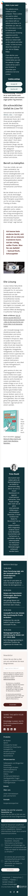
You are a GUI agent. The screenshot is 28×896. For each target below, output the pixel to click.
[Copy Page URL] (15, 729)
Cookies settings (14, 79)
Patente (13, 880)
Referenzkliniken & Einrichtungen (10, 771)
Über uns (7, 790)
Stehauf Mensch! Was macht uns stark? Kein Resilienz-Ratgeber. (12, 440)
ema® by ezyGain (10, 751)
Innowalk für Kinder (10, 745)
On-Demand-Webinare (11, 776)
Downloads (7, 765)
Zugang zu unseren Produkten (14, 780)
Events (6, 786)
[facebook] (5, 729)
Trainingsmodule (9, 783)
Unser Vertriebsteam (11, 794)
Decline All (14, 89)
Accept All (14, 84)
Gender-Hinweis (8, 882)
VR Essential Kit (9, 754)
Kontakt (6, 799)
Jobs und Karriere (10, 796)
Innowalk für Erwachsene (12, 747)
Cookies (5, 880)
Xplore (6, 743)
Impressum (6, 877)
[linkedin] (11, 729)
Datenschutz (17, 877)
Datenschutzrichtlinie (9, 679)
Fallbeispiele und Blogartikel (13, 763)
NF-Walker (7, 741)
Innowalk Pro (8, 749)
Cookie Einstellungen (9, 884)
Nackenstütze (8, 756)
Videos (6, 774)
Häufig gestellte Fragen (12, 778)
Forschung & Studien (11, 767)
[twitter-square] (8, 729)
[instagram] (10, 892)
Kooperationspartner (11, 803)
